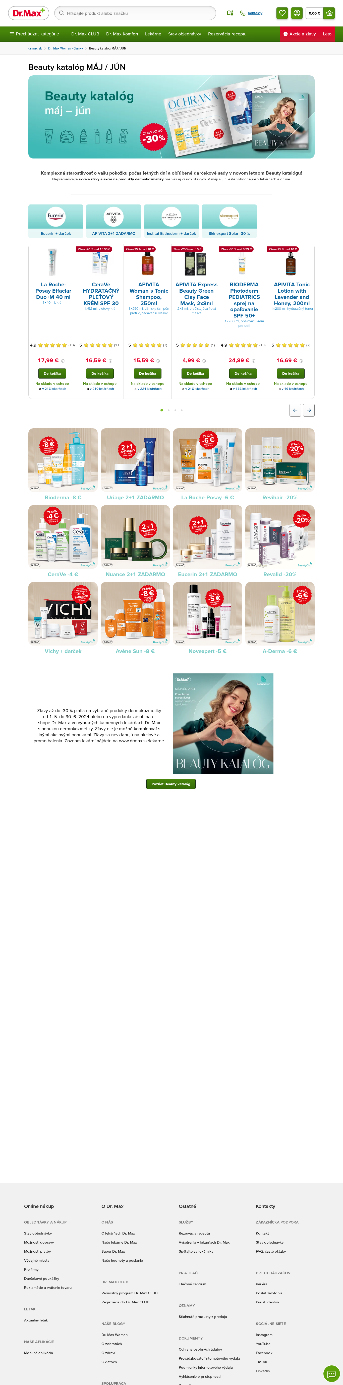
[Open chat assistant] (331, 1373)
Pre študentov (267, 1302)
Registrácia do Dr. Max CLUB (125, 1302)
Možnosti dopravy (39, 1242)
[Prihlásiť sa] (297, 13)
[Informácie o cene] (63, 361)
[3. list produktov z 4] (175, 410)
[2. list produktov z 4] (168, 410)
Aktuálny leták (36, 1320)
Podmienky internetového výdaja (206, 1367)
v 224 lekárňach (150, 389)
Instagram (264, 1335)
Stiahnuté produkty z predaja (203, 1316)
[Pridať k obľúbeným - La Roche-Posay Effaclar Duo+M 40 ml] (70, 250)
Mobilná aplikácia (38, 1353)
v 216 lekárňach (54, 389)
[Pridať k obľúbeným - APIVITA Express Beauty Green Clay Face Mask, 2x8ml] (213, 250)
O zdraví (108, 1353)
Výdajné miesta (36, 1260)
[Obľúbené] (282, 13)
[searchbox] (135, 13)
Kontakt (262, 1233)
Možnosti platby (37, 1251)
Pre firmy (31, 1269)
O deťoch (109, 1362)
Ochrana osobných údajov (200, 1349)
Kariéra (261, 1284)
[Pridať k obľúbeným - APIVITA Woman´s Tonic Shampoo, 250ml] (165, 250)
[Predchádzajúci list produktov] (295, 410)
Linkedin (263, 1371)
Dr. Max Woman (114, 1335)
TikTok (261, 1362)
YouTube (263, 1344)
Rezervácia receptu (227, 33)
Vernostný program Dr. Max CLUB (129, 1293)
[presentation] (52, 262)
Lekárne (153, 33)
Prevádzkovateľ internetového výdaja (209, 1358)
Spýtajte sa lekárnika (196, 1251)
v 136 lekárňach (245, 389)
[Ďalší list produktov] (309, 410)
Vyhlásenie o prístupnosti (199, 1376)
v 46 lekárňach (293, 389)
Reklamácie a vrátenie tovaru (48, 1287)
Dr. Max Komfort (122, 33)
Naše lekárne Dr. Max (119, 1242)
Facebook (264, 1353)
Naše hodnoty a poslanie (122, 1260)
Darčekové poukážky (41, 1278)
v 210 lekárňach (102, 389)
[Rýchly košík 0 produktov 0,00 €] (329, 13)
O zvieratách (111, 1344)
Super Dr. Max (113, 1251)
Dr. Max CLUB (85, 33)
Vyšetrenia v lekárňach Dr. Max (204, 1242)
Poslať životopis (269, 1293)
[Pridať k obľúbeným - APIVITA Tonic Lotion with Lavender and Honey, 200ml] (308, 250)
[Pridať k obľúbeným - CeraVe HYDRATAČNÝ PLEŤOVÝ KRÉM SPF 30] (118, 250)
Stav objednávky (184, 33)
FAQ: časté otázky (271, 1251)
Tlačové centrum (192, 1284)
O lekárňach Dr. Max (118, 1233)
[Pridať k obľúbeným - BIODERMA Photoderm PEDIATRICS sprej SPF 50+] (261, 250)
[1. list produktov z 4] (161, 410)
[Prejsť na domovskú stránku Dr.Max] (28, 13)
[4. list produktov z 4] (182, 410)
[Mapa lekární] (230, 13)
